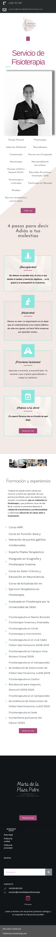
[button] (28, 39)
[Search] (48, 872)
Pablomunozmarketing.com (15, 933)
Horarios (28, 904)
